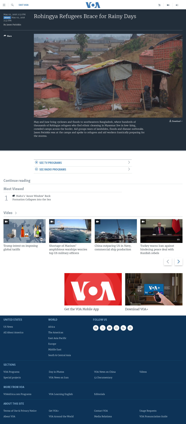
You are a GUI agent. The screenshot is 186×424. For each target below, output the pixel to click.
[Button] (8, 36)
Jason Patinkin (14, 24)
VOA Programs (11, 371)
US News (8, 326)
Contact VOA (101, 410)
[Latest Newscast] (177, 5)
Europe (52, 343)
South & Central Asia (59, 355)
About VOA (9, 416)
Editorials (99, 394)
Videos (143, 371)
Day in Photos (56, 371)
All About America (13, 332)
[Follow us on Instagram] (116, 328)
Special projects (12, 377)
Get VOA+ (54, 410)
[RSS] (123, 328)
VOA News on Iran (59, 377)
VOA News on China (105, 371)
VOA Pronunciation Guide (153, 416)
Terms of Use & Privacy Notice (19, 410)
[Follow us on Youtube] (109, 328)
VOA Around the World (61, 416)
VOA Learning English (61, 394)
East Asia (23, 5)
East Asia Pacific (57, 338)
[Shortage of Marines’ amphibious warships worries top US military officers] (70, 231)
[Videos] (168, 5)
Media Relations (103, 416)
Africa (51, 326)
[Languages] (159, 5)
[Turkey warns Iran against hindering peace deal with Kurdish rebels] (161, 231)
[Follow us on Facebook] (96, 328)
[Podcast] (130, 328)
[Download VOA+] (154, 289)
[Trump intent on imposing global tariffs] (24, 231)
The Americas (55, 332)
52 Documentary (103, 377)
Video (7, 213)
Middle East (54, 349)
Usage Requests (148, 410)
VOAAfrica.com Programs (17, 394)
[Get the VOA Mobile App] (93, 289)
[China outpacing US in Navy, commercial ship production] (116, 231)
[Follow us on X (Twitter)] (102, 328)
